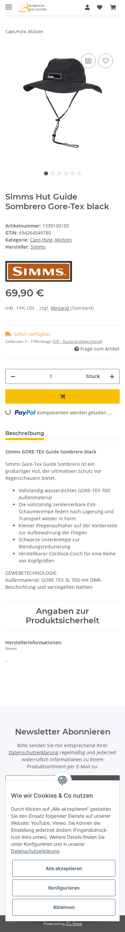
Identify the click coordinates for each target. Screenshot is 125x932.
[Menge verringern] (13, 376)
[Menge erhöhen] (112, 376)
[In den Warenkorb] (62, 396)
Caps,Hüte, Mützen (51, 240)
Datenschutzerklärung (33, 752)
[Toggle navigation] (8, 4)
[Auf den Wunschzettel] (105, 60)
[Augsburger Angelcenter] (32, 7)
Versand (60, 308)
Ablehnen (64, 907)
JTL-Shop (74, 923)
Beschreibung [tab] (24, 433)
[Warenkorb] (113, 7)
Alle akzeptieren (64, 868)
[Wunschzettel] (99, 7)
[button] (87, 7)
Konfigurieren (64, 888)
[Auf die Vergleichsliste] (88, 60)
